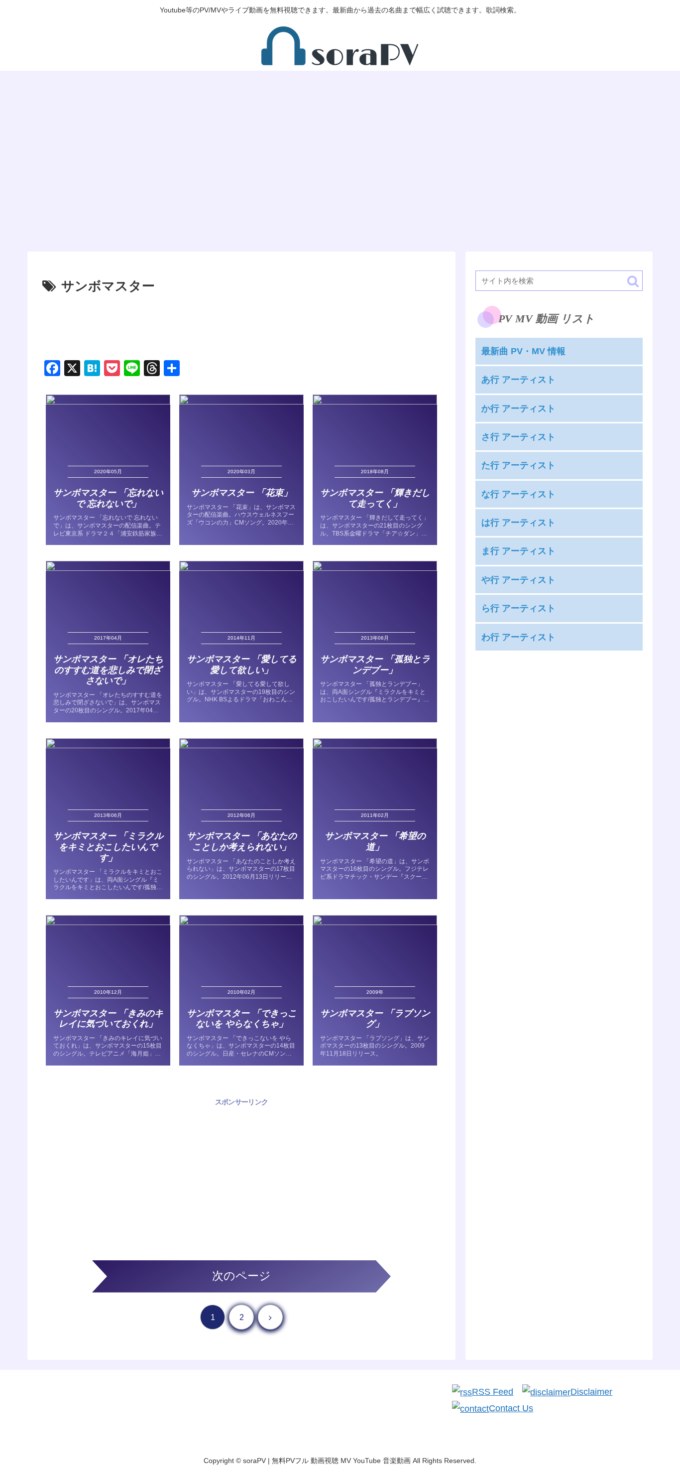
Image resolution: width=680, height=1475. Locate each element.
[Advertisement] (241, 325)
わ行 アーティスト (518, 637)
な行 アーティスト (518, 494)
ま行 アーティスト (518, 551)
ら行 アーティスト (518, 608)
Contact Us (511, 1408)
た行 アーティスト (518, 465)
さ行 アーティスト (518, 437)
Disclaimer (591, 1392)
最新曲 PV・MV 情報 (523, 351)
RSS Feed (492, 1392)
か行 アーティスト (518, 408)
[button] (633, 281)
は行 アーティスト (518, 523)
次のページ (241, 1276)
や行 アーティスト (518, 580)
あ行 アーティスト (518, 380)
